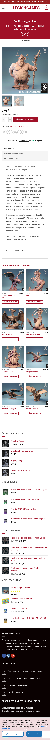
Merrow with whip (33, 334)
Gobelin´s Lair (31, 29)
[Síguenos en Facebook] (4, 656)
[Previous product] (27, 34)
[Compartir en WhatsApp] (4, 132)
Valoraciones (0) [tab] (11, 159)
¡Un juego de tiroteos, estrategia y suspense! (27, 678)
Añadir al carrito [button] (10, 302)
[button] (3, 8)
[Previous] (6, 70)
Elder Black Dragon (9, 334)
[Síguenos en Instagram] (8, 656)
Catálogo (17, 26)
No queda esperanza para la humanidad (25, 671)
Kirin (28, 295)
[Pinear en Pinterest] (22, 132)
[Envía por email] (17, 132)
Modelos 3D (29, 26)
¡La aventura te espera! (18, 685)
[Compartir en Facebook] (8, 132)
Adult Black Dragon (9, 409)
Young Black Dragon (34, 409)
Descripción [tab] (9, 148)
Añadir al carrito (25, 119)
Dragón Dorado (32, 372)
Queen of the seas (8, 372)
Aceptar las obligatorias (12, 734)
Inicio (8, 26)
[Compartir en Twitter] (13, 132)
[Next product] (23, 34)
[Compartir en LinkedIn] (26, 132)
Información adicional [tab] (14, 154)
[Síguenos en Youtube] (13, 656)
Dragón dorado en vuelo (8, 296)
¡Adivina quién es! (15, 692)
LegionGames (25, 8)
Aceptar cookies (34, 734)
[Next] (44, 70)
